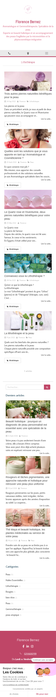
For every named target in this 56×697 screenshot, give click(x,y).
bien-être (10, 597)
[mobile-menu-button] (46, 53)
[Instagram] (32, 647)
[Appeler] (9, 53)
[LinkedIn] (27, 647)
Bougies (9, 591)
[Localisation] (28, 53)
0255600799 (30, 653)
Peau (8, 574)
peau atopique (12, 614)
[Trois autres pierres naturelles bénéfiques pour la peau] (28, 81)
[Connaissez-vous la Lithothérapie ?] (28, 263)
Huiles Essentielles (14, 580)
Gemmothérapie (13, 609)
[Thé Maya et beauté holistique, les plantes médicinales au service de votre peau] (28, 517)
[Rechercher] (47, 387)
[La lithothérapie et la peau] (28, 320)
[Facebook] (23, 647)
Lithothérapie (12, 586)
